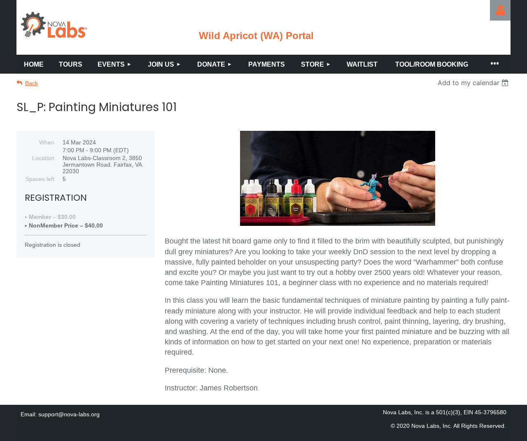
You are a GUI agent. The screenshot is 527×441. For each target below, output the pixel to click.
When (46, 142)
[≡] (494, 64)
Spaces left (40, 179)
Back (31, 83)
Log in (500, 10)
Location (43, 158)
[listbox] (474, 83)
